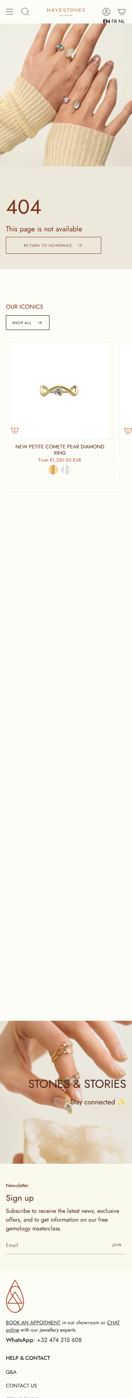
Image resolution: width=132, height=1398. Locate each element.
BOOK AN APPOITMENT (33, 1322)
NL (121, 21)
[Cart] (121, 11)
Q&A (11, 1372)
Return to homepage (48, 245)
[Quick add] (14, 430)
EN (106, 21)
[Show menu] (9, 11)
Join (117, 1245)
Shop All (22, 323)
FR (114, 21)
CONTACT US (21, 1385)
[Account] (106, 11)
